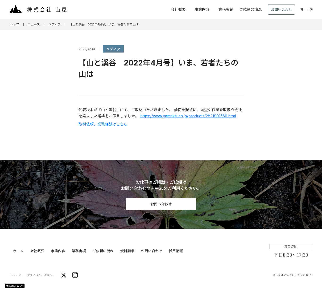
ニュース (34, 24)
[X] (63, 275)
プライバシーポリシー (41, 275)
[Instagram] (75, 275)
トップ (14, 24)
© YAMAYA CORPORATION (292, 275)
